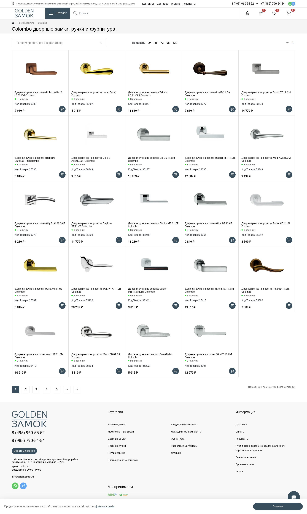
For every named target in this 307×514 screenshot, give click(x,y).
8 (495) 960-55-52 (242, 3)
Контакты (148, 3)
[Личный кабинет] (247, 13)
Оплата (175, 3)
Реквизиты (189, 3)
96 (168, 42)
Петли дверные (116, 453)
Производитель (26, 23)
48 (156, 42)
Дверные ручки (117, 445)
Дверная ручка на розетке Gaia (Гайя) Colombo (150, 356)
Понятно (278, 506)
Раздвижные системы (183, 424)
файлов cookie (104, 506)
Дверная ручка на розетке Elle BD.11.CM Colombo (151, 159)
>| (77, 389)
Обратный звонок (24, 450)
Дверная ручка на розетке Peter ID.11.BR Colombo (265, 290)
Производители (245, 464)
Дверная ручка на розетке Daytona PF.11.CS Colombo (91, 225)
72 (162, 42)
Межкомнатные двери (121, 431)
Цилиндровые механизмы (123, 460)
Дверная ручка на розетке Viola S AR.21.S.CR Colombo (90, 159)
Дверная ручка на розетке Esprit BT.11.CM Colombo (266, 94)
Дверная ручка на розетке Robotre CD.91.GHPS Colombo (35, 159)
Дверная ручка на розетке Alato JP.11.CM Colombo (39, 356)
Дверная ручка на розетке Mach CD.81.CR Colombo (95, 356)
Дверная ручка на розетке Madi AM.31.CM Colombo (266, 159)
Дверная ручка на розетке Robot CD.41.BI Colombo (265, 225)
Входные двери (116, 424)
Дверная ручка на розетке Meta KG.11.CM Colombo (209, 290)
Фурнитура (177, 438)
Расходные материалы (184, 445)
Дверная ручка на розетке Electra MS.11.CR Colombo (153, 225)
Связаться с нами (246, 457)
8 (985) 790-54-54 (28, 440)
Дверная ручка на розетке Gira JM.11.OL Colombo (38, 290)
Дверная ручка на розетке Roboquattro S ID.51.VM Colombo (38, 94)
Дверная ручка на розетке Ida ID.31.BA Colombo (207, 94)
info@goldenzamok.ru (23, 477)
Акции (239, 471)
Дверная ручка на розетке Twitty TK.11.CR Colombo (96, 290)
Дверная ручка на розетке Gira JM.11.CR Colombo (208, 225)
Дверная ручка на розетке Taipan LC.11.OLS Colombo (147, 94)
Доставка (162, 3)
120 (175, 42)
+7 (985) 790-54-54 (273, 3)
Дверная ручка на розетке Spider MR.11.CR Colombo (210, 159)
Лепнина (176, 453)
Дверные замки (117, 438)
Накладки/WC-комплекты (186, 431)
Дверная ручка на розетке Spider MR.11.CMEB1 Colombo (147, 290)
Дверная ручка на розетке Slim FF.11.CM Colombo (208, 356)
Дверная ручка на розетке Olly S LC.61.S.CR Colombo (40, 225)
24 (150, 42)
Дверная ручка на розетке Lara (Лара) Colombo (93, 94)
